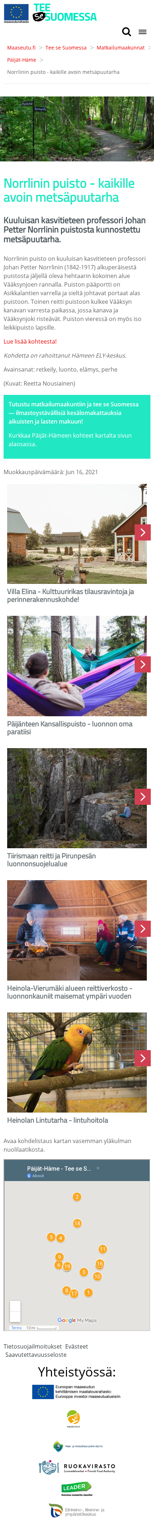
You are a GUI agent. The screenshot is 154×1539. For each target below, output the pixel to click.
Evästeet (76, 1346)
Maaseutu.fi (21, 47)
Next (143, 532)
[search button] (126, 32)
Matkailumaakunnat (121, 47)
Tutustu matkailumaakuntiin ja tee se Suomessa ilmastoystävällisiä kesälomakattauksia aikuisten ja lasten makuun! (74, 412)
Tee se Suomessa (66, 47)
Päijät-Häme (21, 59)
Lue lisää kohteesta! (30, 341)
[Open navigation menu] (142, 32)
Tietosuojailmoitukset (33, 1346)
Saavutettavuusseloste (36, 1355)
